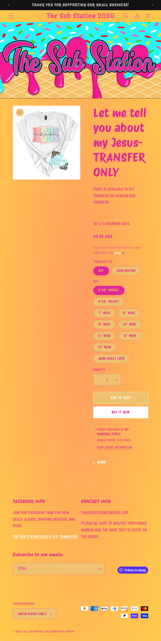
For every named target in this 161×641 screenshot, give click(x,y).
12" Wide (130, 336)
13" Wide (105, 347)
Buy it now (121, 412)
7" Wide (104, 313)
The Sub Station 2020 (36, 631)
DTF (101, 271)
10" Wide (129, 324)
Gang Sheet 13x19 (112, 358)
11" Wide (105, 336)
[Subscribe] (98, 569)
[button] (10, 15)
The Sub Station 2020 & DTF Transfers (45, 536)
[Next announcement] (152, 5)
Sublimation (126, 271)
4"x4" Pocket (109, 301)
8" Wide (129, 313)
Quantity (99, 370)
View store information (114, 447)
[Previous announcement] (8, 5)
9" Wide (104, 324)
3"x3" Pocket (109, 290)
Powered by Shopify (62, 631)
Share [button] (101, 462)
